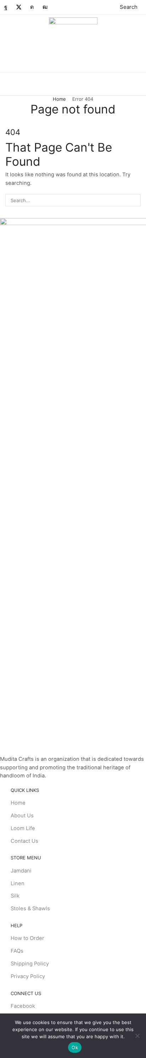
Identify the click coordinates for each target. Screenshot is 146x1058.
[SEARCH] (135, 200)
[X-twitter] (18, 7)
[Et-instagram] (32, 7)
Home (59, 99)
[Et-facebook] (5, 7)
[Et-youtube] (45, 7)
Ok (75, 1047)
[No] (137, 1035)
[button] (124, 7)
